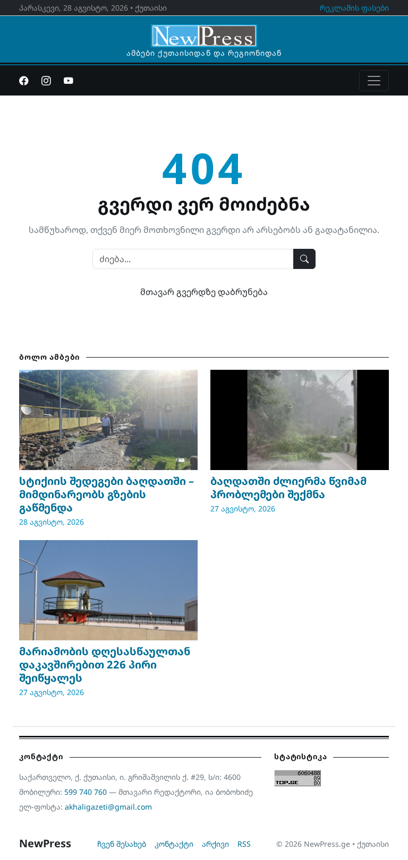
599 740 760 (85, 792)
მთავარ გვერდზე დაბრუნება (204, 292)
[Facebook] (24, 81)
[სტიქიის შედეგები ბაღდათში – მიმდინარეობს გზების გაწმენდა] (108, 420)
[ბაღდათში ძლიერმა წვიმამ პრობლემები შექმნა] (299, 420)
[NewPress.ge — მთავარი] (204, 31)
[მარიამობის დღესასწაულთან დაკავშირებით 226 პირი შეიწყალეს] (108, 590)
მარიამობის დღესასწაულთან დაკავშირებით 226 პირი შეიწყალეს (104, 664)
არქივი (215, 844)
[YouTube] (68, 81)
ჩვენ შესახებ (121, 844)
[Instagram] (46, 81)
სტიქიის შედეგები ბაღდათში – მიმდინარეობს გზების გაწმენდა (106, 494)
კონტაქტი (174, 844)
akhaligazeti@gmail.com (108, 807)
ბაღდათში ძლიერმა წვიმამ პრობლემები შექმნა (288, 487)
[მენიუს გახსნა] (374, 80)
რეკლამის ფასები (354, 8)
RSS (244, 844)
